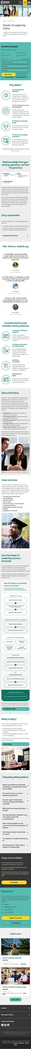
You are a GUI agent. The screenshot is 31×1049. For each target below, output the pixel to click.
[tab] (15, 235)
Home (4, 21)
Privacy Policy (9, 77)
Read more (23, 964)
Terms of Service (21, 77)
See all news (15, 999)
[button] (15, 235)
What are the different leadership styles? (14, 987)
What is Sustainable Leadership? (12, 958)
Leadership (5, 960)
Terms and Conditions (18, 1043)
